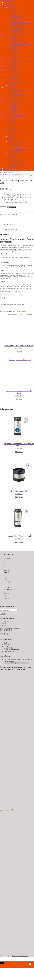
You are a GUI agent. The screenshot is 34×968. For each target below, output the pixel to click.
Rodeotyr (14, 58)
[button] (31, 176)
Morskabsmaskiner (17, 57)
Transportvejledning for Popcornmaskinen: (16, 663)
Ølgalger (14, 70)
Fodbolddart (15, 48)
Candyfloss (14, 158)
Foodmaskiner (12, 7)
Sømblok (14, 67)
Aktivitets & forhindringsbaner (20, 33)
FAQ (5, 643)
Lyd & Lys (11, 89)
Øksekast (14, 53)
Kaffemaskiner (15, 12)
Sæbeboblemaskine (17, 43)
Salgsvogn (14, 138)
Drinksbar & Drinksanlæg (19, 101)
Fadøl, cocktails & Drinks (13, 171)
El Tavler (14, 84)
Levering (6, 646)
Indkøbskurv (27, 963)
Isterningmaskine (16, 117)
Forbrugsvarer (8, 140)
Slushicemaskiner (16, 16)
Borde (13, 123)
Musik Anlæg (15, 92)
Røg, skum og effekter (18, 95)
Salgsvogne (11, 136)
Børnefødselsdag (16, 73)
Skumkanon (15, 41)
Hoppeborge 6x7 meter (18, 29)
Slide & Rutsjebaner (17, 31)
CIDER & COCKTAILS (18, 107)
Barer (13, 112)
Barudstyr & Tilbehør (17, 114)
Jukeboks (14, 97)
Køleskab (14, 119)
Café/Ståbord (15, 124)
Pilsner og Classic (20, 146)
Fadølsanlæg (15, 102)
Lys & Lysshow (16, 94)
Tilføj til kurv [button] (19, 452)
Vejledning (7, 644)
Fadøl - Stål (14, 106)
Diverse (10, 162)
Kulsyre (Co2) (15, 109)
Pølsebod (14, 14)
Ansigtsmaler (15, 40)
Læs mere (19, 352)
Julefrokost (14, 129)
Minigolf (14, 60)
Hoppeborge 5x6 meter (18, 28)
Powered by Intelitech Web (20, 956)
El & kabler (11, 82)
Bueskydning (15, 46)
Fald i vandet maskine (17, 50)
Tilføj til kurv (11, 207)
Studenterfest (15, 79)
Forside (2, 171)
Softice (13, 156)
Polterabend (14, 77)
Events (6, 2)
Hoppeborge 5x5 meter (18, 26)
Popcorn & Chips (16, 160)
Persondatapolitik (9, 651)
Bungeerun (14, 51)
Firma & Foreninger (10, 1)
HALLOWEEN (16, 80)
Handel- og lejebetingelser (11, 649)
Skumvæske (15, 163)
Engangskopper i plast (18, 150)
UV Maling (14, 167)
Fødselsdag (14, 131)
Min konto (9, 965)
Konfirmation (15, 133)
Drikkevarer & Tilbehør (15, 141)
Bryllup (13, 134)
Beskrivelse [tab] (7, 224)
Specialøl (18, 148)
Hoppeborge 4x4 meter (18, 24)
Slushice (13, 155)
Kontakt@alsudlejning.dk (11, 628)
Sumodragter (15, 65)
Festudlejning (8, 87)
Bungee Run (15, 36)
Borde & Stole (12, 121)
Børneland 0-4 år (16, 62)
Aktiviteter (7, 6)
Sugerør (13, 151)
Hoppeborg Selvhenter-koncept (20, 23)
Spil (12, 63)
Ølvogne (14, 104)
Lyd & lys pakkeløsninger (19, 90)
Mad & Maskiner (16, 19)
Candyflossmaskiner (17, 9)
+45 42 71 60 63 (7, 630)
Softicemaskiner (16, 18)
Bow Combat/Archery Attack (20, 45)
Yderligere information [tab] (10, 229)
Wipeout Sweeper (16, 68)
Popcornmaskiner (16, 11)
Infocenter (7, 168)
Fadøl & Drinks (12, 99)
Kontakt (6, 170)
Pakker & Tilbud (9, 4)
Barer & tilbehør (12, 111)
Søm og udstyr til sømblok (19, 165)
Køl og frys (11, 116)
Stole (12, 126)
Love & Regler (8, 648)
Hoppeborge (11, 21)
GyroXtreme (15, 55)
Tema (9, 72)
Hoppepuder (15, 34)
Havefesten (14, 75)
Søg (19, 965)
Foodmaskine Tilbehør (14, 153)
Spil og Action (12, 38)
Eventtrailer (11, 85)
